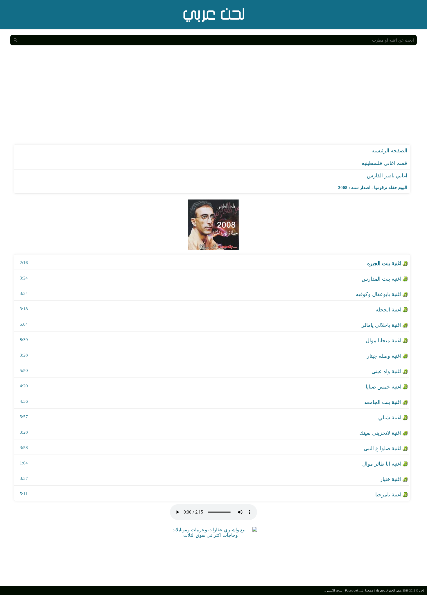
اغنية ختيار (390, 479)
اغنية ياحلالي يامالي (380, 325)
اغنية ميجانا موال (383, 340)
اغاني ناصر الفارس (387, 176)
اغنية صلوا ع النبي (382, 448)
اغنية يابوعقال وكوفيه (378, 294)
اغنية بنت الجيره (384, 263)
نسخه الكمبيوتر (333, 590)
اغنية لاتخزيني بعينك (380, 433)
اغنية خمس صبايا (383, 387)
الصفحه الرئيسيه (389, 151)
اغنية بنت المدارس (381, 279)
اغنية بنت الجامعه (382, 402)
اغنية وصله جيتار (384, 356)
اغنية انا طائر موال (381, 464)
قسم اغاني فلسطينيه (384, 163)
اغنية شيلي (389, 418)
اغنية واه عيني (386, 371)
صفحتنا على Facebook (359, 590)
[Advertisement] (213, 100)
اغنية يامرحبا (388, 495)
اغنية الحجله (388, 310)
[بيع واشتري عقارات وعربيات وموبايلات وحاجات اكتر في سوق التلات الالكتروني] (210, 535)
